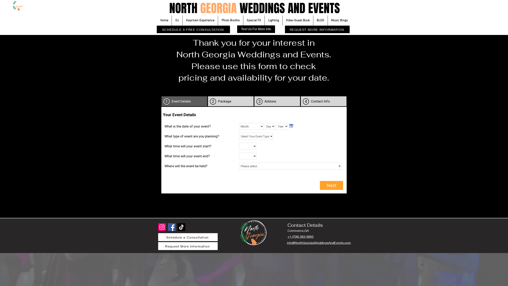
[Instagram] (162, 227)
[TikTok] (181, 227)
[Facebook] (172, 227)
